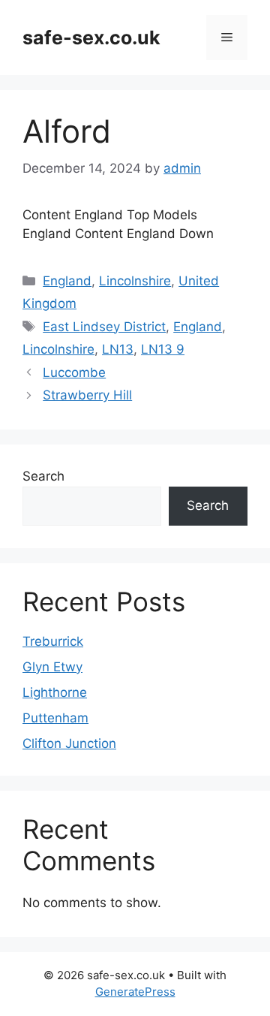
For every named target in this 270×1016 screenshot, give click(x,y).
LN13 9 (162, 349)
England (67, 280)
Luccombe (74, 372)
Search (43, 476)
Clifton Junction (69, 743)
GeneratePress (135, 991)
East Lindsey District (104, 326)
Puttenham (55, 717)
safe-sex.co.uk (91, 37)
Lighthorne (54, 692)
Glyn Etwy (52, 666)
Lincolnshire (135, 280)
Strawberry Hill (87, 394)
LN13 (118, 349)
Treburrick (52, 641)
